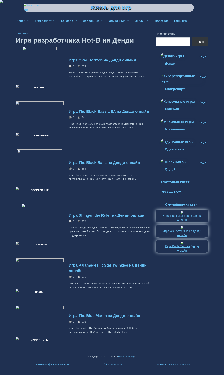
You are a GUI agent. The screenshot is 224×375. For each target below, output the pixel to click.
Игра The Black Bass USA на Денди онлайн (109, 111)
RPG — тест (170, 192)
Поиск (200, 41)
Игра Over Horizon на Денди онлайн (102, 60)
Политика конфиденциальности (51, 364)
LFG (18, 33)
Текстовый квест (175, 182)
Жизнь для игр (110, 7)
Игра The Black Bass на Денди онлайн (104, 163)
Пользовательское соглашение (173, 364)
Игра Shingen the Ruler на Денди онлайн (106, 215)
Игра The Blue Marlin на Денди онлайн (104, 316)
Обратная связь (112, 364)
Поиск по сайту (165, 33)
